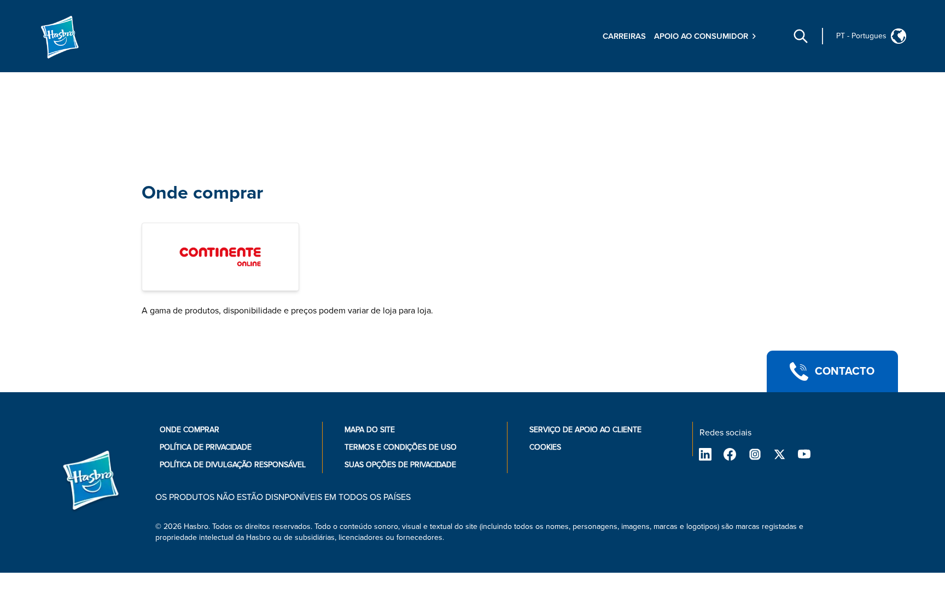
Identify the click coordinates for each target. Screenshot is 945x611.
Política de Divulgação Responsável (233, 464)
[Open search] (800, 36)
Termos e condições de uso (401, 447)
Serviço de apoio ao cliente (585, 429)
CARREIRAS (624, 36)
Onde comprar (202, 193)
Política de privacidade (206, 447)
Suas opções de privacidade (400, 464)
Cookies (545, 447)
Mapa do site (370, 429)
